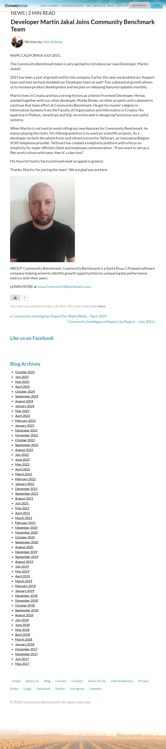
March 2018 (23, 639)
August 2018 (24, 615)
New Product (139, 5)
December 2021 (26, 488)
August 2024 (24, 401)
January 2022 (24, 484)
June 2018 (22, 625)
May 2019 (22, 571)
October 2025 (25, 372)
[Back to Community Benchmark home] (16, 5)
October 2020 (25, 537)
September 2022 (26, 445)
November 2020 (26, 532)
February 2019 (25, 586)
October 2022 (25, 440)
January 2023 (24, 425)
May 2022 (22, 464)
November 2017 (26, 654)
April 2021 (22, 513)
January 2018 (24, 644)
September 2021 (26, 493)
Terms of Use (97, 681)
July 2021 (22, 503)
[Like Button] (15, 298)
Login (156, 5)
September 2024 (26, 396)
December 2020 (26, 527)
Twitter (60, 688)
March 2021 (23, 518)
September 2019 (26, 557)
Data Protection (122, 681)
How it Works (49, 5)
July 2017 (22, 659)
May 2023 (22, 411)
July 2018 (22, 620)
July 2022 (22, 454)
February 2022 (25, 479)
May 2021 (22, 508)
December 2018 (26, 595)
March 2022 (23, 474)
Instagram (77, 688)
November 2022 (26, 435)
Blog (110, 5)
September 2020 (26, 542)
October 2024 (25, 391)
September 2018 (26, 610)
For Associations (72, 5)
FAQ (88, 5)
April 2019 (22, 576)
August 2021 (24, 498)
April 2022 (22, 469)
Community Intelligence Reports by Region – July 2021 (111, 321)
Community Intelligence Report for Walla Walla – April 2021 (59, 316)
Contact (122, 5)
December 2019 (26, 552)
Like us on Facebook (32, 338)
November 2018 (26, 600)
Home (16, 681)
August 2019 (24, 561)
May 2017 (22, 664)
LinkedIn (95, 688)
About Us (99, 5)
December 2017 (26, 649)
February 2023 (25, 420)
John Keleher (53, 42)
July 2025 (22, 377)
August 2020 (24, 547)
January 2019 (24, 591)
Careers (60, 681)
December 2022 (26, 430)
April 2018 (22, 634)
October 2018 (25, 605)
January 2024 (24, 406)
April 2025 (22, 386)
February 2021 (25, 523)
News (101, 306)
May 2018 (22, 629)
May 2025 (22, 382)
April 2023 (22, 416)
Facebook (43, 688)
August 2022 (24, 450)
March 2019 (23, 581)
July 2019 (22, 566)
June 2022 (22, 459)
